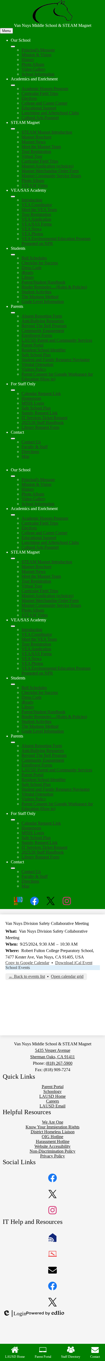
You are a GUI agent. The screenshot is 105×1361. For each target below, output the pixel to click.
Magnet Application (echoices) (48, 166)
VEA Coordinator (37, 204)
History (28, 59)
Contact (95, 1357)
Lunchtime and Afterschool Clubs (50, 113)
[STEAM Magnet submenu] (13, 129)
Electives (29, 98)
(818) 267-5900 (59, 1063)
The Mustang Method (40, 296)
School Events (17, 967)
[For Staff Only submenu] (13, 390)
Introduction (32, 200)
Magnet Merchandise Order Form (50, 171)
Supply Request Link (40, 413)
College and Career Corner (44, 103)
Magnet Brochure (36, 137)
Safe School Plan (36, 354)
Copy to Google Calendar (27, 962)
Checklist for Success (40, 263)
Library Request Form (40, 427)
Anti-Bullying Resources (43, 321)
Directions (30, 451)
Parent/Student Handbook (43, 282)
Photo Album (33, 64)
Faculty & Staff (35, 446)
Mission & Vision (36, 54)
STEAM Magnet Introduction (47, 132)
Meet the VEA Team (39, 209)
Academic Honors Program (45, 88)
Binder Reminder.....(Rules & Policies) (54, 287)
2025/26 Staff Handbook (43, 422)
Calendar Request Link (41, 393)
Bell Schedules (34, 258)
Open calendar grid (67, 976)
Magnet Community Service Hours (51, 175)
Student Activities (36, 292)
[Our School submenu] (13, 46)
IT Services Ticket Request (44, 417)
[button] (13, 476)
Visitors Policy (34, 369)
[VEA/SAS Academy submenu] (13, 196)
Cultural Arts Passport (40, 117)
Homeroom (31, 398)
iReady (28, 272)
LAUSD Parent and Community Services (57, 340)
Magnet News (34, 142)
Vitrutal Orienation (37, 364)
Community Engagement (43, 330)
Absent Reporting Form (42, 316)
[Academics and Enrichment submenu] (13, 85)
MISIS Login (33, 403)
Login (14, 1313)
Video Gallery (34, 69)
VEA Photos (32, 233)
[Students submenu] (13, 254)
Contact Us (31, 442)
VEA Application (36, 219)
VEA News (31, 229)
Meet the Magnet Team (41, 146)
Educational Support (39, 108)
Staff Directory (70, 1357)
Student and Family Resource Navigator (56, 359)
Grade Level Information (43, 301)
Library (28, 277)
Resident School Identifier (44, 350)
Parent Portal (32, 345)
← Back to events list (27, 976)
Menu (6, 31)
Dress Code (31, 267)
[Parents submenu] (13, 312)
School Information (38, 74)
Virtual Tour (32, 156)
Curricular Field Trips (40, 93)
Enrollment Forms (37, 335)
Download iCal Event (73, 962)
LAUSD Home (15, 1357)
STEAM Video (35, 185)
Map (25, 456)
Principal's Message (38, 50)
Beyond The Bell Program (44, 325)
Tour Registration (36, 151)
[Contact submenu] (13, 438)
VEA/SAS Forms (37, 224)
